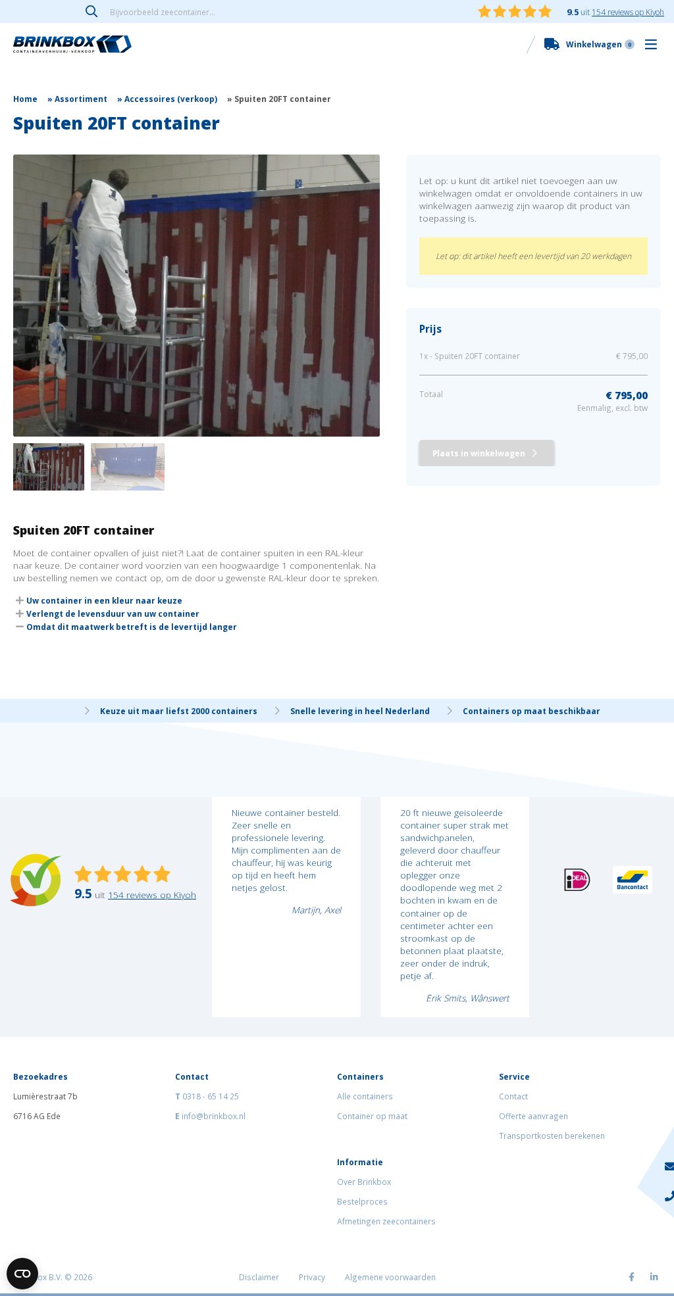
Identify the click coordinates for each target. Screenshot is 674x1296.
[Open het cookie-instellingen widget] (22, 1273)
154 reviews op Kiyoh (628, 12)
